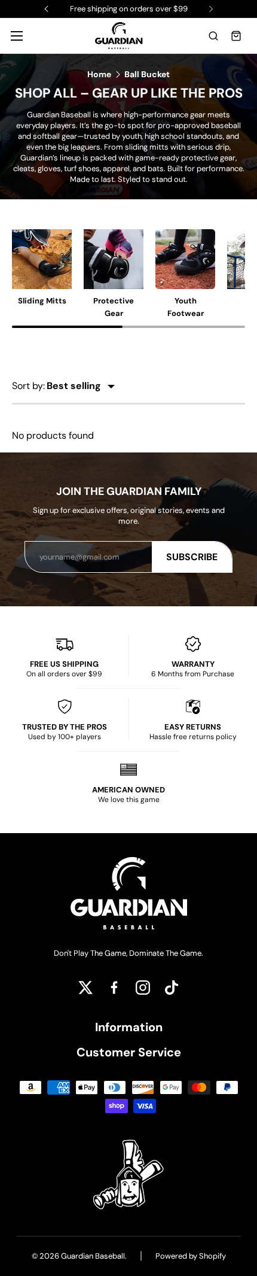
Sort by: (28, 385)
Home (99, 74)
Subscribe (192, 557)
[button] (213, 36)
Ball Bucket (147, 74)
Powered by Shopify (190, 1256)
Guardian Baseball (93, 1256)
